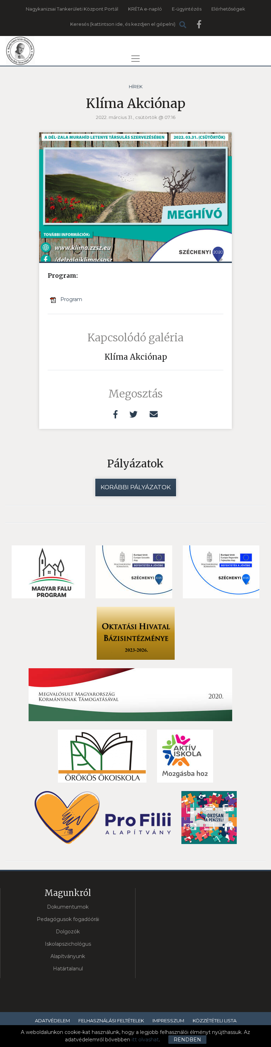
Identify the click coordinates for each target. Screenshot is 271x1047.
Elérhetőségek (228, 9)
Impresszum (168, 1020)
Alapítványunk (67, 956)
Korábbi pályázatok (136, 487)
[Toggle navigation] (135, 59)
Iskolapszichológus (68, 944)
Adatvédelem (52, 1020)
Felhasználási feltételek (111, 1020)
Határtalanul (68, 968)
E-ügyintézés (186, 9)
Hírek (136, 86)
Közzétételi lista (214, 1020)
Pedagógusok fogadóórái (68, 919)
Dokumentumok (68, 907)
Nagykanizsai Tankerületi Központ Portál (72, 9)
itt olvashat (145, 1039)
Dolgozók (68, 931)
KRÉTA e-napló (145, 9)
